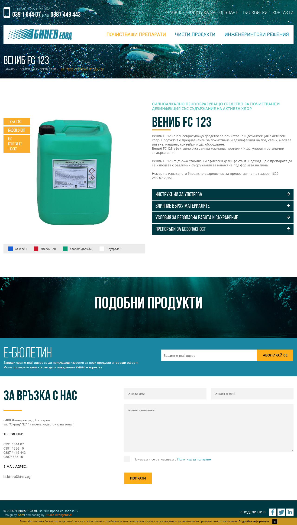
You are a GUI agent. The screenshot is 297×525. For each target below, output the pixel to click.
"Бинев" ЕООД (40, 34)
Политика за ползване (194, 459)
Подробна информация (254, 521)
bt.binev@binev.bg (17, 476)
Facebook (272, 512)
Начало (9, 69)
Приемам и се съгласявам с (172, 459)
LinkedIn (290, 512)
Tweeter (281, 512)
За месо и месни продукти (82, 69)
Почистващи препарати (37, 69)
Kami (21, 514)
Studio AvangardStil (58, 514)
